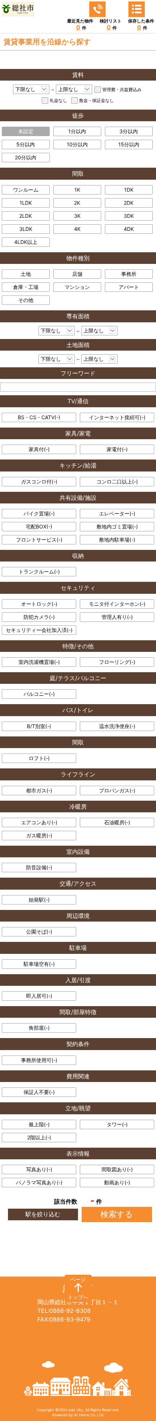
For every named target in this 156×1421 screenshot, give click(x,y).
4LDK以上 (25, 242)
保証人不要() (39, 1092)
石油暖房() (117, 822)
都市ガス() (39, 790)
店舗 (77, 274)
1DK (129, 190)
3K (77, 216)
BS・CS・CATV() (39, 417)
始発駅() (39, 900)
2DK (129, 203)
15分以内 (128, 144)
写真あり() (39, 1169)
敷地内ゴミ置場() (117, 526)
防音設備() (39, 867)
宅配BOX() (39, 526)
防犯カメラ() (39, 617)
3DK (129, 216)
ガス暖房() (39, 835)
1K (77, 190)
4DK (129, 229)
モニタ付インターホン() (117, 604)
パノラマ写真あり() (39, 1182)
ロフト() (39, 758)
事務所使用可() (39, 1060)
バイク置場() (39, 513)
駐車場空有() (39, 964)
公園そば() (39, 931)
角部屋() (39, 1028)
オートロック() (39, 604)
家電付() (117, 449)
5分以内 (25, 144)
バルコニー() (39, 694)
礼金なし (58, 100)
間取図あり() (117, 1169)
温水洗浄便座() (117, 726)
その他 (25, 300)
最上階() (39, 1124)
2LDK (25, 216)
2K (77, 203)
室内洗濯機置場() (39, 662)
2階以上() (39, 1137)
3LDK (25, 229)
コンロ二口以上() (117, 481)
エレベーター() (117, 513)
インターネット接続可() (117, 417)
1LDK (26, 203)
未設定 (25, 131)
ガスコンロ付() (39, 481)
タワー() (117, 1124)
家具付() (39, 449)
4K (77, 229)
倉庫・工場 (25, 287)
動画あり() (117, 1182)
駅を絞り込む (42, 1214)
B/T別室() (39, 726)
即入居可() (39, 996)
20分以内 (25, 157)
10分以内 (77, 144)
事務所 (128, 274)
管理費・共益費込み (121, 89)
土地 (26, 274)
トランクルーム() (39, 571)
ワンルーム (25, 190)
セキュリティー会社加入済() (39, 630)
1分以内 (77, 131)
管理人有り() (117, 617)
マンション (77, 287)
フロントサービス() (39, 539)
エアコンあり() (39, 822)
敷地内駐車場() (117, 539)
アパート (129, 287)
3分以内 (128, 131)
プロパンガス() (117, 790)
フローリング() (117, 662)
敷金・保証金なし (96, 100)
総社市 (78, 1288)
